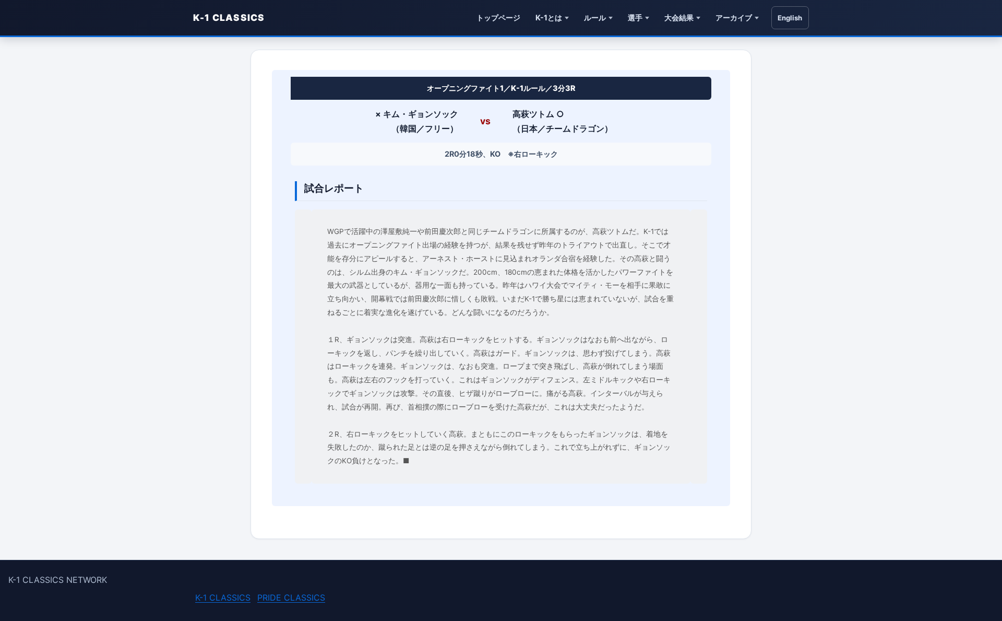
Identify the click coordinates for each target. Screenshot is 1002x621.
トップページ (498, 17)
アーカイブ (733, 17)
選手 (635, 17)
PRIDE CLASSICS (291, 597)
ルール (595, 17)
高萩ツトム (533, 114)
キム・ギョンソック (420, 114)
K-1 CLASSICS (229, 17)
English (790, 18)
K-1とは (548, 17)
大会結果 (679, 17)
